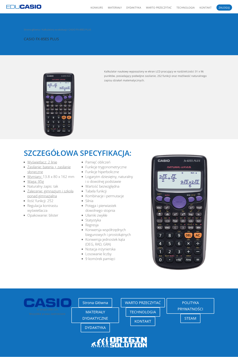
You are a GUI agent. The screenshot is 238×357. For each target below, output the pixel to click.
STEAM (190, 318)
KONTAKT (142, 321)
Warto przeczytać (159, 7)
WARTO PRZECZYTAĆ (143, 302)
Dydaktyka (133, 7)
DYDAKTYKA (95, 327)
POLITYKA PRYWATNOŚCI (190, 305)
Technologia (185, 7)
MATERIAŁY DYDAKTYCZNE (95, 315)
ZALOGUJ (224, 7)
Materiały (115, 7)
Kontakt (206, 7)
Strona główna (32, 29)
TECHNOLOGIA (143, 311)
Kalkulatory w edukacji (54, 29)
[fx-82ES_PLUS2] (179, 273)
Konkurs (97, 7)
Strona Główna (95, 302)
